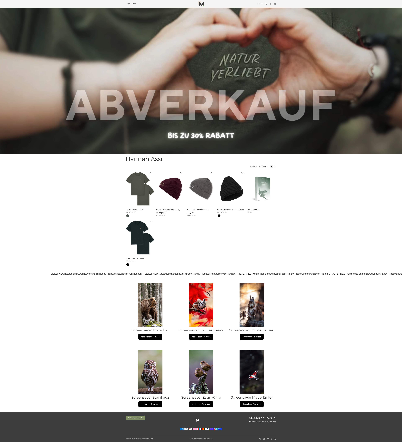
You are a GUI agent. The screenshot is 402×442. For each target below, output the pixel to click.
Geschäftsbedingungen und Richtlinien (201, 438)
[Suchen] (266, 3)
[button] (263, 166)
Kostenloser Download (150, 337)
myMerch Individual (135, 438)
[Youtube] (268, 438)
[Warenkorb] (275, 3)
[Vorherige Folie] (129, 188)
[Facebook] (260, 438)
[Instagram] (264, 438)
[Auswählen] (151, 203)
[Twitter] (275, 438)
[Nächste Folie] (151, 188)
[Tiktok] (271, 438)
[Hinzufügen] (182, 203)
